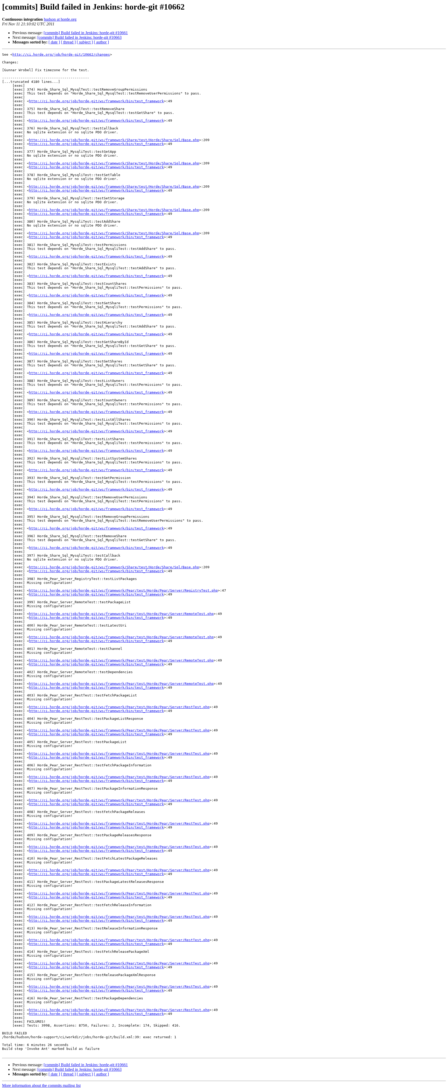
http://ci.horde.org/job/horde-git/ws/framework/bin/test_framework (96, 101)
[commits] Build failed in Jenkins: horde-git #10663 (79, 37)
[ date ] (54, 42)
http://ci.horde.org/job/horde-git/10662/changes (61, 54)
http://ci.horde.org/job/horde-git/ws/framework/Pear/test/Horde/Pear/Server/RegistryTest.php (123, 590)
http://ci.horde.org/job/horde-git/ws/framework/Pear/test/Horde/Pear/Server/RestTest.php (119, 707)
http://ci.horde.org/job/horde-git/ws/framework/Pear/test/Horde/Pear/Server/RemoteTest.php (121, 614)
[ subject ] (85, 42)
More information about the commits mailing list (41, 1085)
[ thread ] (68, 42)
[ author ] (101, 42)
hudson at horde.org (60, 19)
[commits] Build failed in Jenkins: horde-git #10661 (86, 33)
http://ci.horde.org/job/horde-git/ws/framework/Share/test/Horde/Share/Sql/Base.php (114, 140)
